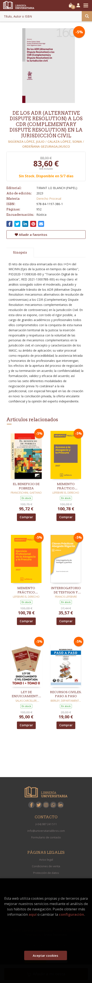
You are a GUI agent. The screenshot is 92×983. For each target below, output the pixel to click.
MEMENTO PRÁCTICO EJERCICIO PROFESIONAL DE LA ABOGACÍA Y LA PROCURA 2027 (26, 590)
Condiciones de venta (46, 866)
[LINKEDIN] (60, 805)
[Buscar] (87, 16)
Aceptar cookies (45, 955)
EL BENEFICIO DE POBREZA (26, 486)
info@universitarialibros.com (46, 831)
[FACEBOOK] (31, 805)
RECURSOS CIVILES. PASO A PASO (66, 694)
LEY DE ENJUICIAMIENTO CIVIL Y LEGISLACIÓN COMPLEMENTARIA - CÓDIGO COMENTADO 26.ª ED (26, 694)
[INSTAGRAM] (46, 805)
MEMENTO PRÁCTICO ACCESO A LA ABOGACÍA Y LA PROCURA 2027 (66, 486)
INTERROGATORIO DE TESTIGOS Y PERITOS (66, 590)
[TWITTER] (39, 805)
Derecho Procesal (48, 199)
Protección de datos (46, 873)
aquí (33, 914)
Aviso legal (46, 859)
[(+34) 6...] (53, 805)
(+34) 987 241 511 (46, 824)
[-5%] (26, 455)
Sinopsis (20, 252)
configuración (71, 914)
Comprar (26, 517)
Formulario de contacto (46, 837)
